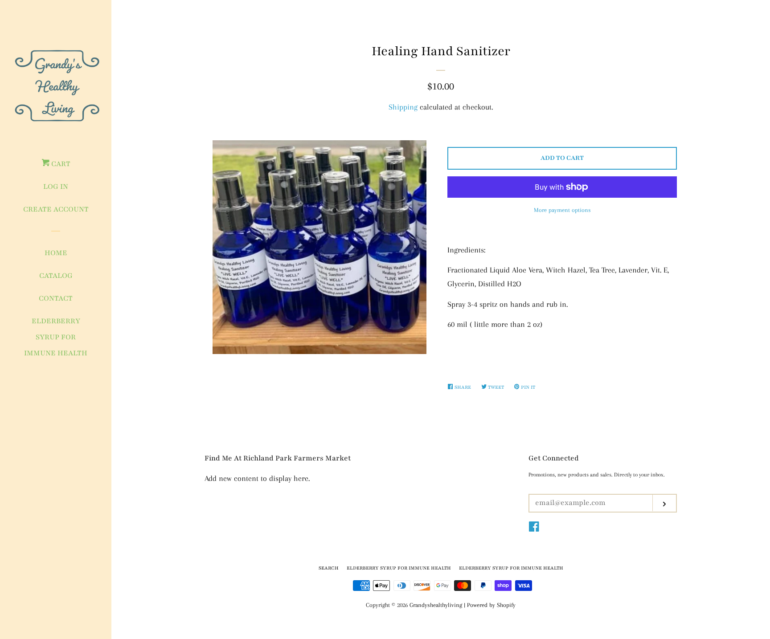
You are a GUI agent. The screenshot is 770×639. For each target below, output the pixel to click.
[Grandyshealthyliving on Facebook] (534, 528)
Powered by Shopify (491, 605)
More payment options (562, 210)
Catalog (56, 276)
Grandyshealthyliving (436, 605)
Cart (59, 164)
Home (56, 253)
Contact (56, 298)
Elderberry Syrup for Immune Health (55, 337)
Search (329, 568)
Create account (56, 209)
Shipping (403, 106)
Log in (55, 186)
